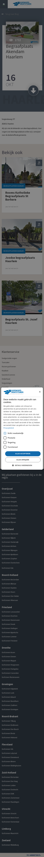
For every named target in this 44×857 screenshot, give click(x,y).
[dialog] (22, 428)
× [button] (40, 392)
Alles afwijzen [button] (22, 460)
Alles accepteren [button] (22, 454)
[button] (22, 465)
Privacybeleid (8, 428)
